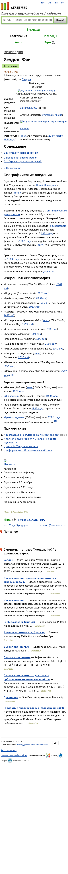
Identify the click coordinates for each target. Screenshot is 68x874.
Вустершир (48, 115)
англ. (24, 135)
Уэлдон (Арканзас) (51, 525)
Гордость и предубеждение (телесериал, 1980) (34, 707)
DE (49, 2)
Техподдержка (23, 744)
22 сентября (55, 135)
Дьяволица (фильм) (17, 646)
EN (42, 2)
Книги (18, 42)
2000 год (58, 348)
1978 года (18, 391)
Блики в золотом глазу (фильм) (24, 632)
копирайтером (57, 225)
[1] (53, 270)
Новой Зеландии (46, 185)
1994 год (35, 333)
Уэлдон (26, 79)
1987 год (9, 315)
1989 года (52, 395)
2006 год (9, 366)
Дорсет (47, 271)
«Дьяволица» (11, 395)
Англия (58, 115)
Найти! (60, 20)
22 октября (26, 108)
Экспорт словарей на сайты (14, 755)
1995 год (40, 338)
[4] (55, 421)
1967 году (25, 241)
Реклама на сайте (39, 744)
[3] (12, 375)
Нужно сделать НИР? (31, 519)
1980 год (41, 298)
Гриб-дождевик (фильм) (19, 621)
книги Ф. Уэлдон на (22, 446)
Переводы (50, 36)
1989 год (27, 324)
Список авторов (14, 600)
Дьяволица (11, 697)
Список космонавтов (17, 657)
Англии (17, 192)
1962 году (47, 233)
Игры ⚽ (49, 42)
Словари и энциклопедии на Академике (31, 13)
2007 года (54, 417)
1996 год (50, 343)
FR (62, 2)
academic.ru (14, 6)
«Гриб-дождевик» (14, 417)
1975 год (43, 293)
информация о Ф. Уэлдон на (29, 450)
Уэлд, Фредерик (18, 525)
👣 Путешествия (9, 750)
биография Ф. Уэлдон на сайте (32, 434)
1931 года (9, 139)
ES (56, 2)
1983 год (34, 306)
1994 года (13, 259)
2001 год (23, 357)
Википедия (34, 29)
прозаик (24, 128)
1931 (34, 108)
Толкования (18, 36)
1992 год (51, 329)
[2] (10, 375)
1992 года (37, 408)
